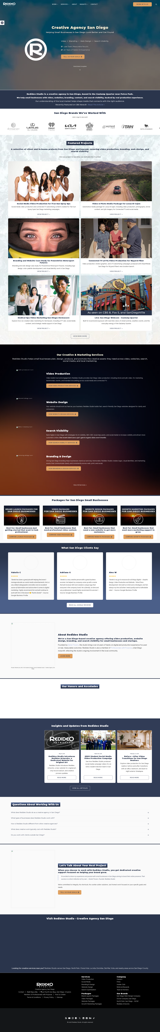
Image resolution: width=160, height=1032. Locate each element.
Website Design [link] (57, 402)
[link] (2, 23)
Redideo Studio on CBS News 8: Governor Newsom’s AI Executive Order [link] (25, 758)
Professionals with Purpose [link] (121, 648)
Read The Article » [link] (96, 105)
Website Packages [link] (88, 1001)
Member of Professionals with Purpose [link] (38, 994)
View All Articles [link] (80, 788)
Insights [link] (83, 4)
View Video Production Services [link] (62, 385)
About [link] (74, 4)
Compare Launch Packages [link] (20, 537)
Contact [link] (94, 4)
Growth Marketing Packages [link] (92, 1004)
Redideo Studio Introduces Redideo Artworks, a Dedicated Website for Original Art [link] (62, 759)
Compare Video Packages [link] (59, 535)
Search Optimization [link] (89, 990)
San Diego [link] (67, 968)
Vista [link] (113, 968)
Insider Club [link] (121, 984)
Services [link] (64, 4)
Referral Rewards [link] (123, 987)
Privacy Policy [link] (49, 997)
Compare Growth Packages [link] (137, 537)
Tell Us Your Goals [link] (71, 57)
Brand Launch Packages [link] (90, 996)
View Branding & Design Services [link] (62, 468)
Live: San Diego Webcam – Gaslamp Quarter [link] (116, 318)
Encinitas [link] (100, 968)
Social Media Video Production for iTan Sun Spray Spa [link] (43, 204)
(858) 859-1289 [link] (32, 992)
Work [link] (54, 4)
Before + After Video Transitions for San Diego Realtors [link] (134, 758)
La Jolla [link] (93, 968)
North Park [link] (75, 968)
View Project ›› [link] (43, 214)
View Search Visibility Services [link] (61, 442)
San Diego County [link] (141, 968)
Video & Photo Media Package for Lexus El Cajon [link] (116, 204)
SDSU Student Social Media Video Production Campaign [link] (98, 757)
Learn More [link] (65, 656)
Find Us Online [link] (60, 994)
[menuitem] (55, 4)
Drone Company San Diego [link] (126, 998)
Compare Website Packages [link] (98, 537)
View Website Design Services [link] (61, 414)
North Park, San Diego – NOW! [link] (128, 1001)
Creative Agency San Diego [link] (44, 989)
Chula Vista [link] (84, 968)
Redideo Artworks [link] (123, 1004)
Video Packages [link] (87, 998)
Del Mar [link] (107, 968)
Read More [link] (25, 777)
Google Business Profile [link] (19, 595)
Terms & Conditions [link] (34, 997)
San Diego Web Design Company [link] (128, 996)
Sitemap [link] (60, 997)
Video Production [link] (58, 373)
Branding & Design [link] (58, 456)
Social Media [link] (86, 982)
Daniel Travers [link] (73, 645)
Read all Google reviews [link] (80, 605)
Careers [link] (119, 979)
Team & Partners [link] (123, 990)
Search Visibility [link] (57, 430)
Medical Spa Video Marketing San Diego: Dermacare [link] (44, 318)
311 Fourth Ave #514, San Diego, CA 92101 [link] (56, 992)
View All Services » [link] (80, 485)
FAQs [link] (118, 982)
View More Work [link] (80, 336)
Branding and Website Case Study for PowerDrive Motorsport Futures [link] (43, 262)
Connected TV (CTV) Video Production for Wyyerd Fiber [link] (116, 261)
